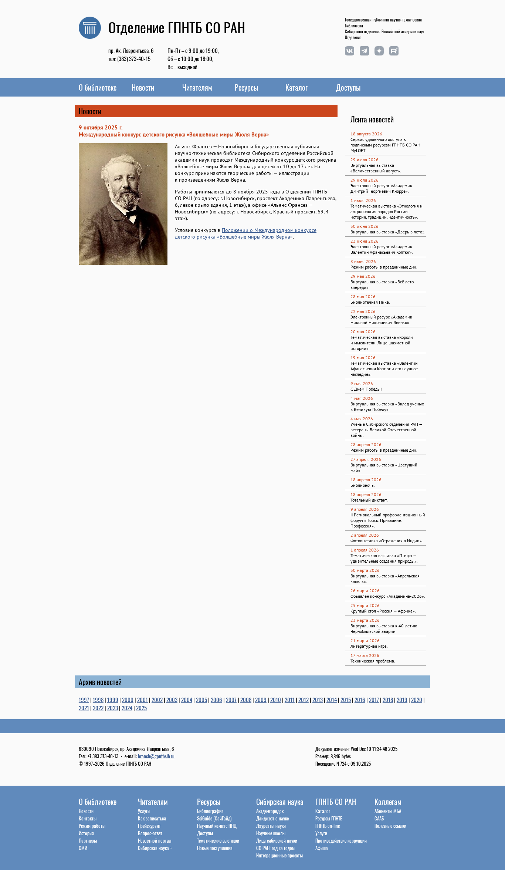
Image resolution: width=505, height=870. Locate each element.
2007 (231, 699)
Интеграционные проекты (279, 855)
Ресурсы (246, 87)
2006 (216, 699)
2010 (275, 699)
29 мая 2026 (363, 276)
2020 (416, 699)
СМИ (83, 848)
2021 (84, 708)
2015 (345, 699)
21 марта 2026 (365, 640)
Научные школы (270, 833)
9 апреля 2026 (364, 509)
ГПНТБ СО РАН (335, 801)
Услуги (144, 811)
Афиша (321, 848)
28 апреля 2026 (366, 444)
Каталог (296, 87)
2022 (98, 708)
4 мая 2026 (361, 398)
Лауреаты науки (271, 825)
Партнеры (88, 840)
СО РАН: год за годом (275, 848)
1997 (84, 699)
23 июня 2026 (364, 241)
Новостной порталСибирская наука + (155, 844)
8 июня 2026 (363, 261)
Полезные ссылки (390, 825)
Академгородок (270, 811)
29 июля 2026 (364, 159)
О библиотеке (97, 87)
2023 (112, 708)
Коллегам (387, 801)
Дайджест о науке (272, 818)
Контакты (87, 818)
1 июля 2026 (363, 200)
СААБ (379, 818)
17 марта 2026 (364, 655)
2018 (388, 699)
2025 (141, 708)
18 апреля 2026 (366, 479)
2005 (201, 699)
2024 (127, 708)
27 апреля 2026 (365, 459)
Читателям (197, 87)
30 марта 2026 (365, 570)
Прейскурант (149, 825)
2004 (186, 699)
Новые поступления (215, 848)
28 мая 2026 (363, 296)
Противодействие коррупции (341, 840)
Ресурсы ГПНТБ (328, 818)
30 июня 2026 (364, 226)
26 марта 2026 (365, 590)
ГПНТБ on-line (327, 825)
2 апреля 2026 (364, 535)
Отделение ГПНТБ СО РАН (176, 27)
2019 (402, 699)
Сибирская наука (280, 801)
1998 (98, 699)
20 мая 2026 (363, 331)
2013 (317, 699)
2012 (303, 699)
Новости (143, 87)
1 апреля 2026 (364, 550)
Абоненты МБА (387, 811)
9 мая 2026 (361, 383)
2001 (142, 699)
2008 (245, 699)
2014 (331, 699)
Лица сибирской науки (276, 840)
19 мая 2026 (363, 357)
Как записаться (152, 818)
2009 (261, 699)
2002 (157, 699)
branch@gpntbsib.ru (156, 756)
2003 (171, 699)
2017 (374, 699)
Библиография (210, 811)
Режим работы (92, 825)
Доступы (348, 87)
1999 (112, 699)
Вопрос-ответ (150, 833)
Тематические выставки (218, 840)
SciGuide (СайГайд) (214, 818)
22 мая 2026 (363, 311)
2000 (127, 699)
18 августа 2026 (366, 133)
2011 (290, 699)
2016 (360, 699)
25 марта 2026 (365, 605)
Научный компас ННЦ (217, 825)
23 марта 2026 (365, 620)
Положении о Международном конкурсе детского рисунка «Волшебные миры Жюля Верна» (245, 233)
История (86, 833)
